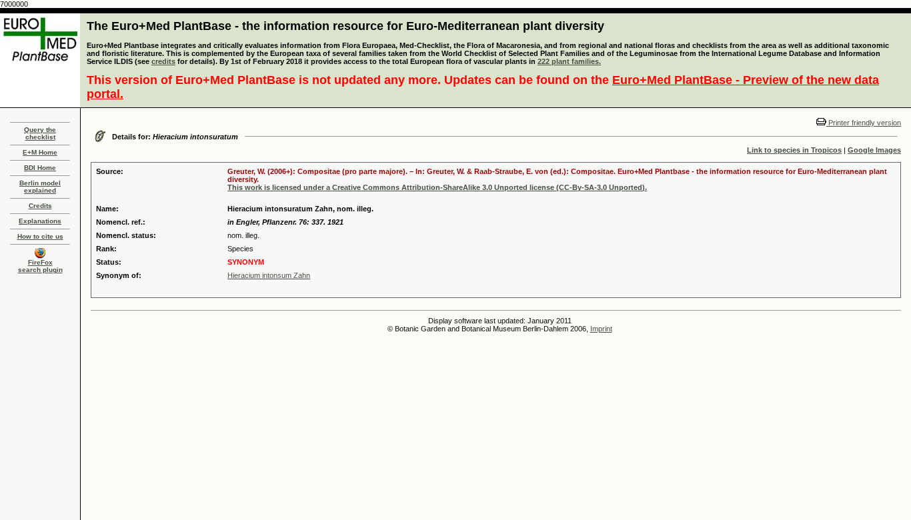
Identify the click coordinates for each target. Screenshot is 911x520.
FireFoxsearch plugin (40, 266)
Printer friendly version (863, 123)
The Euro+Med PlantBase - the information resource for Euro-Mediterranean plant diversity (345, 26)
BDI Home (40, 167)
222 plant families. (569, 61)
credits (163, 61)
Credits (40, 205)
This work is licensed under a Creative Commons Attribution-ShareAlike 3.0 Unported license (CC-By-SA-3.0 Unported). (437, 187)
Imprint (601, 329)
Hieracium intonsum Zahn (268, 275)
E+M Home (40, 152)
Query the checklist (40, 133)
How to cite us (40, 236)
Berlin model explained (40, 186)
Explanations (40, 221)
